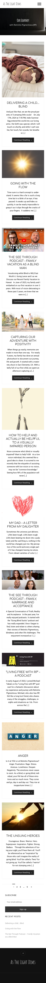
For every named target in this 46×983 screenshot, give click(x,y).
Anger (23, 755)
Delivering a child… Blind (14, 923)
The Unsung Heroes (23, 835)
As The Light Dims (12, 4)
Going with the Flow (13, 929)
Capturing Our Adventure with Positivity (23, 341)
